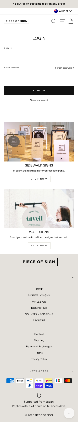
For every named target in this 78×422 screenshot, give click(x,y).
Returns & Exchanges (39, 346)
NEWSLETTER (39, 371)
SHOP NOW (39, 179)
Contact (39, 334)
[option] (39, 4)
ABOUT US (39, 320)
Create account (39, 100)
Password (11, 67)
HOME (39, 289)
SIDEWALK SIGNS (39, 295)
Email (8, 48)
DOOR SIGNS (39, 307)
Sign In (38, 90)
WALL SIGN (39, 301)
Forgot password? (64, 67)
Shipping (39, 340)
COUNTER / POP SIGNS (39, 314)
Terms (39, 352)
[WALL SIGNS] (39, 208)
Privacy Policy (39, 359)
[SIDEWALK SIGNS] (39, 142)
